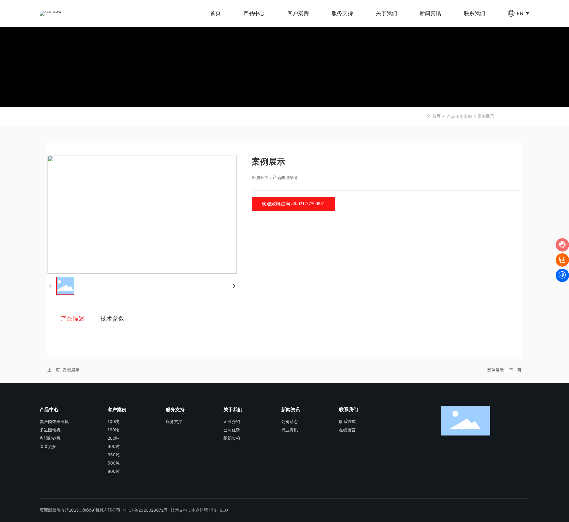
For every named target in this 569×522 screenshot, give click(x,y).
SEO (224, 510)
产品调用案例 (459, 116)
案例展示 (71, 369)
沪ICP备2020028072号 (145, 510)
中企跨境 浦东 (204, 510)
